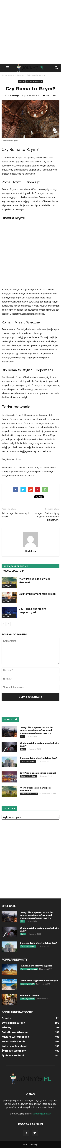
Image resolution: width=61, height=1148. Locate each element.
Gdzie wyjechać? (27, 984)
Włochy (21, 81)
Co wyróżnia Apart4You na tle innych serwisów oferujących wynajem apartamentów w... (36, 730)
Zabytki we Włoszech (15, 1032)
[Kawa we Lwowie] (9, 999)
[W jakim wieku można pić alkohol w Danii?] (9, 747)
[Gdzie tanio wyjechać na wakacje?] (9, 984)
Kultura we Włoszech (34, 81)
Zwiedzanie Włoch (13, 1022)
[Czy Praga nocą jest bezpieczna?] (9, 776)
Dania (23, 749)
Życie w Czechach (13, 1055)
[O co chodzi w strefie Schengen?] (9, 762)
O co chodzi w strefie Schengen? (38, 758)
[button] (56, 68)
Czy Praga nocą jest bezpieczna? (38, 773)
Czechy (6, 1018)
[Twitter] (35, 1133)
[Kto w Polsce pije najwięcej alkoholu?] (9, 582)
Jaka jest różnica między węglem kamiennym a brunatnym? (46, 516)
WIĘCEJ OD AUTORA (13, 571)
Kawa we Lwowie (29, 995)
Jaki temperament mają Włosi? (37, 593)
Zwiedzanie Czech (28, 761)
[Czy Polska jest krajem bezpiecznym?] (9, 612)
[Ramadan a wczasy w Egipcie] (9, 969)
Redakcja (14, 95)
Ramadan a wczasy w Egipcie (36, 965)
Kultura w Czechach (28, 776)
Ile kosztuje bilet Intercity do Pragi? (16, 515)
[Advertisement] (30, 32)
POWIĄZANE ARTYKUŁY (15, 566)
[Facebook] (26, 1133)
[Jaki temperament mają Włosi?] (9, 597)
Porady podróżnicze (29, 969)
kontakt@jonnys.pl (42, 1113)
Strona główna (8, 75)
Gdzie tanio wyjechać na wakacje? (39, 980)
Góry (22, 736)
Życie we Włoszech (14, 1050)
